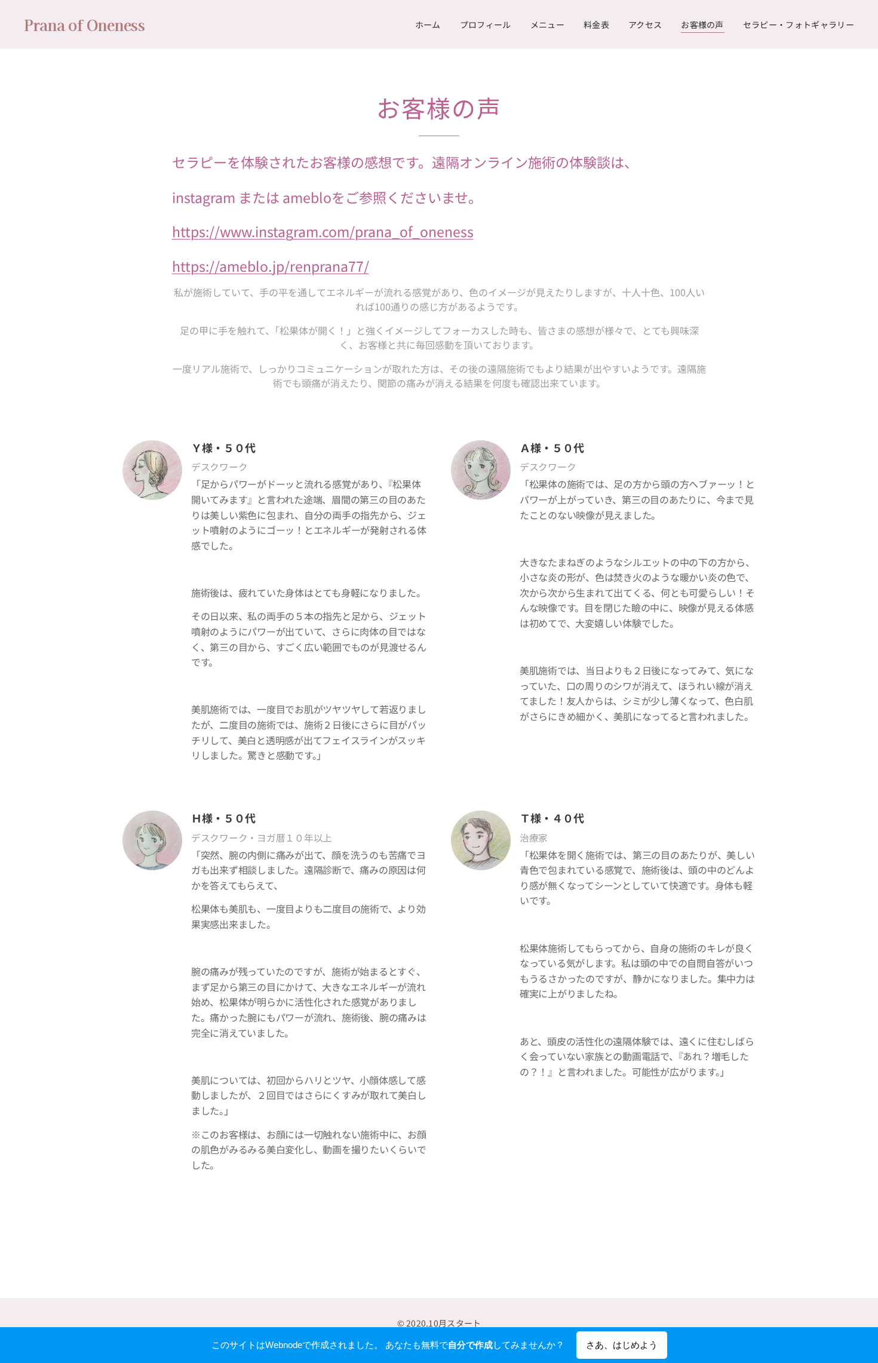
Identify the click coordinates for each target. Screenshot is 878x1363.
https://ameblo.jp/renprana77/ (270, 266)
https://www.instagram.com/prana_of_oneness (323, 231)
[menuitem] (431, 24)
